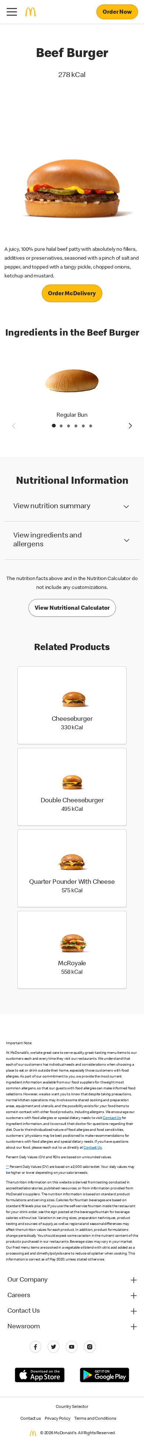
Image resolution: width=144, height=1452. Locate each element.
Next (131, 425)
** (7, 1167)
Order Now (117, 13)
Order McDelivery (72, 294)
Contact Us (112, 1118)
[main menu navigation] (12, 12)
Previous (13, 425)
